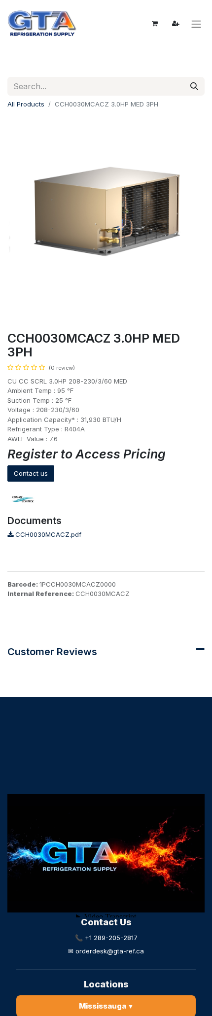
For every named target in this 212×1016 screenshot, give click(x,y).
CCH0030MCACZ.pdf (47, 534)
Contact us (31, 473)
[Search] (194, 86)
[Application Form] (175, 23)
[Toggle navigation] (196, 24)
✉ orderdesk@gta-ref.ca (106, 951)
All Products (25, 104)
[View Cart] (154, 23)
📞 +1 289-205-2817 (106, 938)
